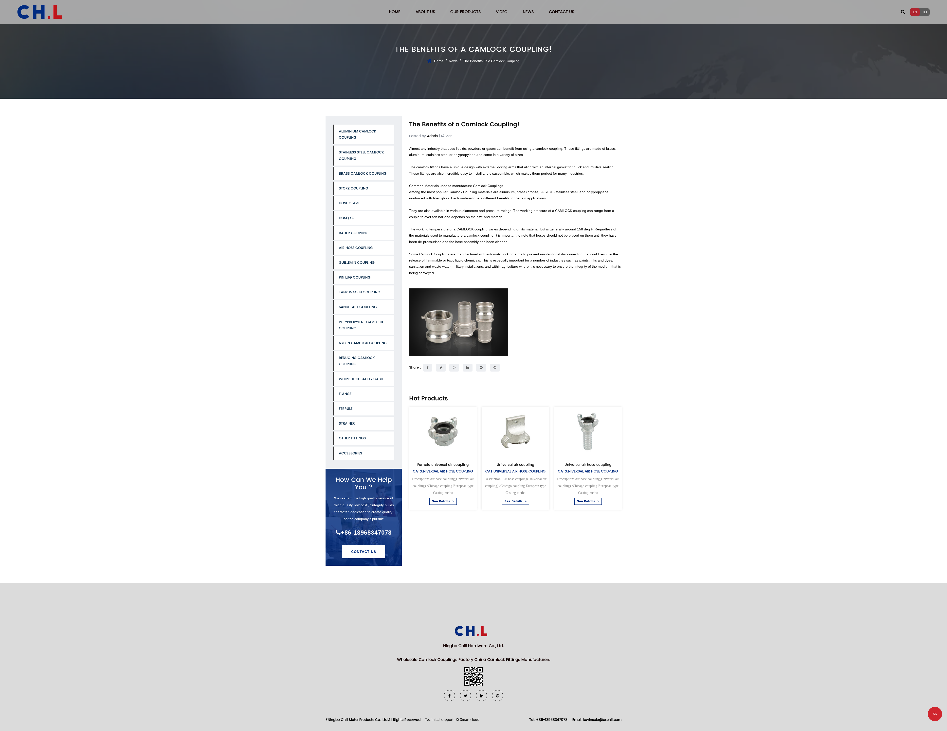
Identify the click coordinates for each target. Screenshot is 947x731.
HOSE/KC (346, 217)
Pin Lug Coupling (354, 277)
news (453, 61)
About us (425, 12)
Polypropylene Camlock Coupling (361, 325)
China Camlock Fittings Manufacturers (512, 659)
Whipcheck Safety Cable (361, 378)
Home (394, 12)
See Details (441, 501)
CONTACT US (561, 12)
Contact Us (363, 552)
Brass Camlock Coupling (362, 173)
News (528, 12)
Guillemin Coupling (357, 262)
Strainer (347, 423)
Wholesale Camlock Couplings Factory (435, 659)
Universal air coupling (515, 464)
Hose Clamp (349, 203)
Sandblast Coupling (358, 306)
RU (925, 12)
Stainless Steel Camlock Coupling (361, 155)
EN (915, 12)
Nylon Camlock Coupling (363, 342)
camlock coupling (548, 148)
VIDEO (502, 12)
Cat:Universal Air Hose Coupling (443, 471)
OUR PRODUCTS (465, 12)
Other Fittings (352, 438)
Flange (345, 393)
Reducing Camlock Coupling (357, 360)
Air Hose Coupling (356, 247)
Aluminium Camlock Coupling (357, 134)
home (438, 61)
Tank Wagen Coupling (359, 292)
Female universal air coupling (443, 464)
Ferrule (345, 408)
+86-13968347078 (366, 532)
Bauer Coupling (353, 232)
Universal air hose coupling (588, 464)
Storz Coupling (353, 188)
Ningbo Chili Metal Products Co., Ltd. (358, 719)
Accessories (350, 453)
